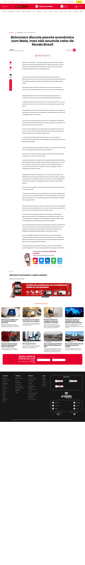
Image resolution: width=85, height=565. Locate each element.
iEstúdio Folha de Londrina (32, 387)
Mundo (4, 394)
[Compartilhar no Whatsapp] (10, 88)
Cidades (4, 381)
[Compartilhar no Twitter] (10, 86)
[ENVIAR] (66, 360)
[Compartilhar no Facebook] (10, 81)
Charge (30, 383)
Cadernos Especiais (19, 387)
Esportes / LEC (5, 387)
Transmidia (17, 384)
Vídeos (4, 401)
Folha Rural (5, 399)
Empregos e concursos (5, 384)
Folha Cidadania (19, 386)
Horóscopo (30, 385)
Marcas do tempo (32, 399)
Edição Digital (31, 379)
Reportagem (18, 382)
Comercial (30, 381)
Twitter (43, 386)
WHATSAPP (4, 11)
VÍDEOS (81, 11)
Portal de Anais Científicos (31, 397)
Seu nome (39, 357)
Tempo (29, 391)
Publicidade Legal (32, 394)
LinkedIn (44, 380)
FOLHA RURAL (75, 11)
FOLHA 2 (45, 11)
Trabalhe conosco (32, 389)
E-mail (53, 357)
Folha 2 (4, 389)
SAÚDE (34, 11)
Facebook (44, 384)
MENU (6, 6)
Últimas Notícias (6, 379)
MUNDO (61, 11)
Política (4, 393)
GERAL (65, 11)
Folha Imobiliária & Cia (19, 379)
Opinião (4, 398)
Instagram (44, 382)
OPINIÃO (69, 11)
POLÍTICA (56, 11)
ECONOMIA (51, 11)
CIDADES (18, 11)
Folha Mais (17, 380)
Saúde (4, 386)
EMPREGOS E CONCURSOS (26, 11)
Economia (11, 32)
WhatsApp (5, 378)
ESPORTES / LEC (39, 11)
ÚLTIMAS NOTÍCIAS (11, 11)
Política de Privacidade (33, 393)
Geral (4, 396)
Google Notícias (44, 379)
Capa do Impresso (32, 378)
